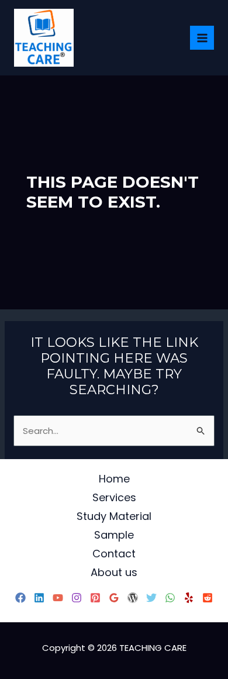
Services (114, 497)
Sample (114, 535)
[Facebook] (20, 597)
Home (114, 478)
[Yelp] (189, 597)
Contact (114, 553)
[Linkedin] (39, 597)
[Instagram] (76, 597)
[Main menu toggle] (202, 38)
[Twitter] (151, 597)
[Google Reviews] (114, 597)
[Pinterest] (95, 597)
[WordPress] (132, 597)
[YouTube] (58, 597)
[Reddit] (207, 597)
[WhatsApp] (170, 597)
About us (114, 572)
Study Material (114, 516)
